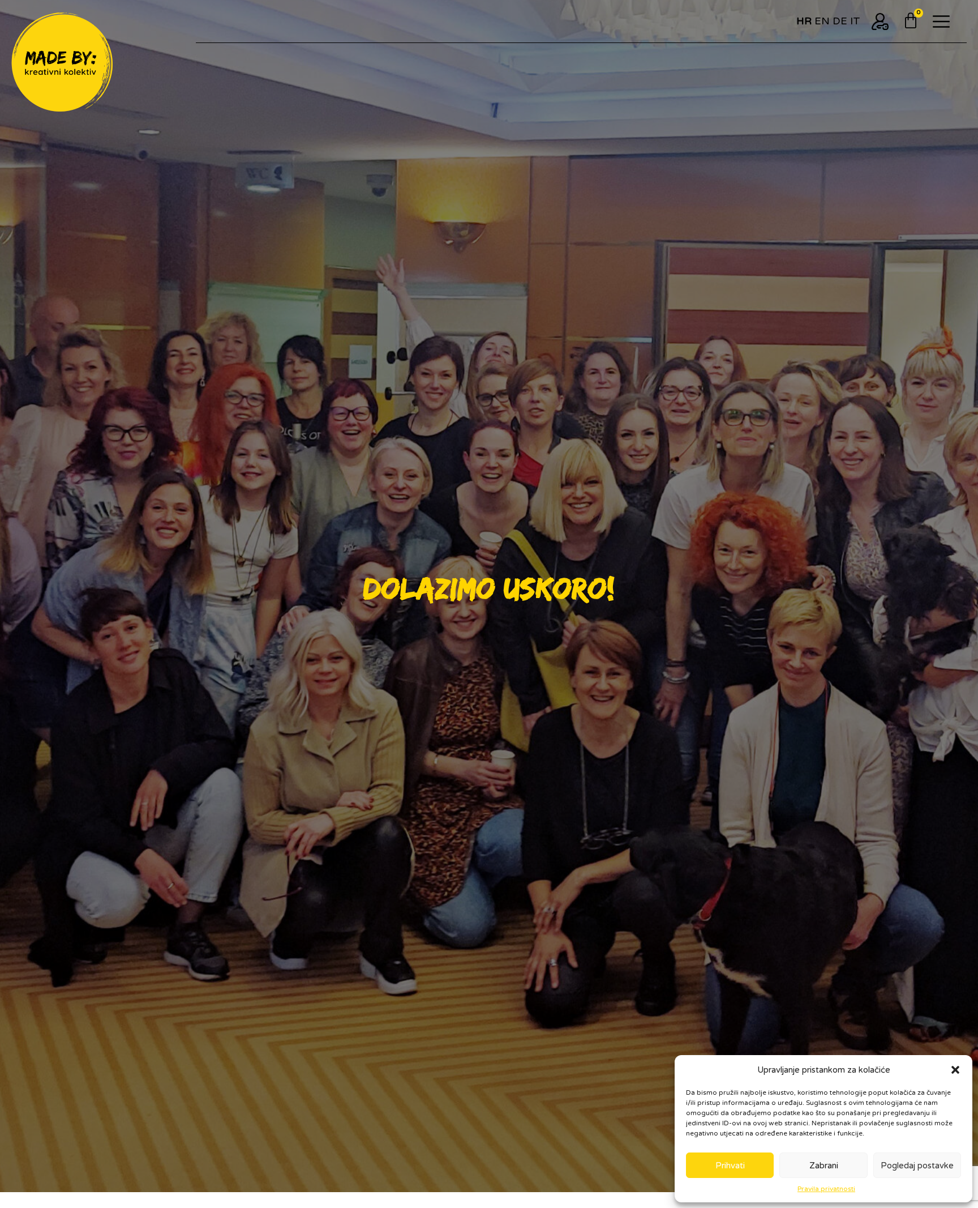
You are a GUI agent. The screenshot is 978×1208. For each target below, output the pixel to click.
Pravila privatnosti (826, 1189)
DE (840, 21)
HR (804, 21)
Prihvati (730, 1165)
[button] (955, 1069)
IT (855, 21)
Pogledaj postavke (917, 1165)
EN (822, 21)
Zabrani (823, 1165)
